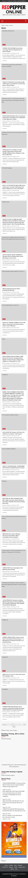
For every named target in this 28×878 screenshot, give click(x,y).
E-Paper (15, 1)
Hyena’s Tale (22, 867)
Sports (12, 869)
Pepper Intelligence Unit (8, 53)
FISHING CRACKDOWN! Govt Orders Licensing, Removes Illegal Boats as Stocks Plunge (13, 50)
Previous (4, 724)
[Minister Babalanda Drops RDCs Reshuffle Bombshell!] (14, 278)
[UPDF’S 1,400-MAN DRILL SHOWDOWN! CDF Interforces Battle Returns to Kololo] (14, 456)
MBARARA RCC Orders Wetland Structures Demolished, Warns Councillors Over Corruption (11, 535)
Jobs (16, 869)
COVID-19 (5, 867)
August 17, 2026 (16, 606)
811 (25, 724)
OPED (15, 867)
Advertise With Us (21, 1)
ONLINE (14, 11)
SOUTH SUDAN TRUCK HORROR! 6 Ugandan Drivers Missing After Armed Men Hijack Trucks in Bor (13, 256)
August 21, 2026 (16, 53)
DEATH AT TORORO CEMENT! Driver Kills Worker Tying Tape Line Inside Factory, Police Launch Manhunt (14, 324)
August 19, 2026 (16, 435)
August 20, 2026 (16, 87)
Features (11, 867)
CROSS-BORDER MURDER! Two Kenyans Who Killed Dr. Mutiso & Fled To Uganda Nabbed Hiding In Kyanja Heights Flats (14, 784)
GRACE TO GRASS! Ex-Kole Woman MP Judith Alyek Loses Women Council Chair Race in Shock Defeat (14, 84)
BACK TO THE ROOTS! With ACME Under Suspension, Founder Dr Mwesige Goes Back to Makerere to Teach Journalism (14, 187)
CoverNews (21, 873)
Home (6, 865)
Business (20, 865)
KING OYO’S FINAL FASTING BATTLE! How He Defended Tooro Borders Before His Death (13, 802)
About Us (4, 1)
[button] (2, 21)
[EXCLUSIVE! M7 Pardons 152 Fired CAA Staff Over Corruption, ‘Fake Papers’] (14, 422)
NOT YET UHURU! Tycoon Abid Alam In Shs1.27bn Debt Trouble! (12, 816)
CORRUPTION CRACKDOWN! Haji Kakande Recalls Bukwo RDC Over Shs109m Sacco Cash (14, 809)
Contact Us (9, 1)
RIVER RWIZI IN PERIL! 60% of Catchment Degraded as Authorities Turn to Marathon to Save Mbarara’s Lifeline (14, 117)
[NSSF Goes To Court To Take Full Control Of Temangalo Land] (14, 664)
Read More (5, 60)
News (4, 44)
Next (14, 726)
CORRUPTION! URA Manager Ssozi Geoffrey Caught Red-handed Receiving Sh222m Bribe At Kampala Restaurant (13, 708)
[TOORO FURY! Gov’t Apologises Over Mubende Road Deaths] (14, 557)
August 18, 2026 (16, 571)
